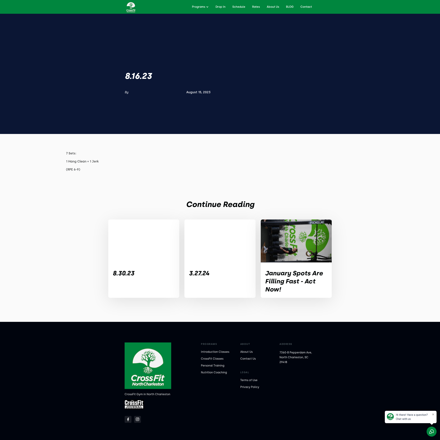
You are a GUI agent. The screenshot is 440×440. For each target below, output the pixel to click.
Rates (256, 6)
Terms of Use (248, 380)
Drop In (221, 6)
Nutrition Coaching (214, 372)
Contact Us (248, 358)
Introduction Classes (215, 351)
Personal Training (212, 365)
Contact (306, 6)
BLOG (290, 6)
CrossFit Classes (212, 358)
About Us (273, 6)
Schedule (238, 6)
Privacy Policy (249, 387)
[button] (200, 7)
